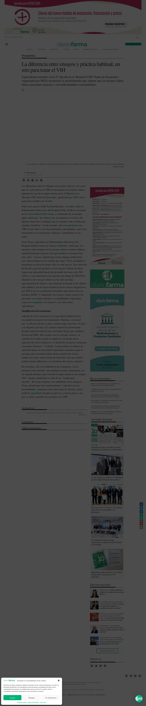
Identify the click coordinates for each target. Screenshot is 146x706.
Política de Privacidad (33, 702)
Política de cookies (22, 702)
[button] (58, 680)
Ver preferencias (51, 698)
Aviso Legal (43, 702)
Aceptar (12, 698)
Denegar (32, 698)
